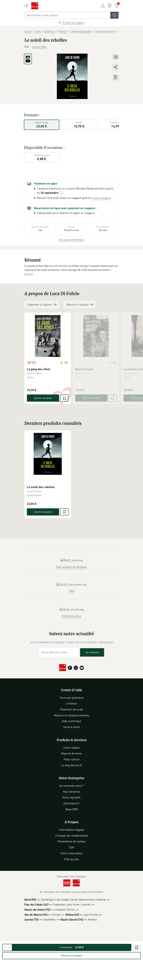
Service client (71, 727)
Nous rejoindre (71, 797)
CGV (71, 847)
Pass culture (72, 759)
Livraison (71, 703)
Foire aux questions (72, 697)
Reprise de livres (71, 753)
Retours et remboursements (71, 715)
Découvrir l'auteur (77, 304)
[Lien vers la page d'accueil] (34, 5)
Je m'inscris (92, 652)
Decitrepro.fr (71, 803)
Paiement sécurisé (71, 709)
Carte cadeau (71, 747)
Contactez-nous (71, 616)
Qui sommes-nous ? (71, 785)
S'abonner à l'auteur (39, 304)
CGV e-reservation (72, 853)
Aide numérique (71, 721)
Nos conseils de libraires (71, 567)
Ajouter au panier (43, 397)
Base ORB (71, 809)
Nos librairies (71, 791)
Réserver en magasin (71, 955)
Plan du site (71, 859)
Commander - (71, 947)
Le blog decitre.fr (71, 765)
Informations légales (71, 829)
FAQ (71, 591)
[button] (71, 268)
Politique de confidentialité (71, 835)
